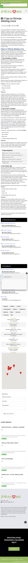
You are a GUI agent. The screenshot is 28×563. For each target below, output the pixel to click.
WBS (26, 561)
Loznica (18, 306)
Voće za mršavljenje (7, 458)
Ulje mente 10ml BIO (6, 232)
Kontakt (11, 1)
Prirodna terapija (5, 25)
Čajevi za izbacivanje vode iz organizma (12, 159)
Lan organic (4, 298)
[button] (20, 373)
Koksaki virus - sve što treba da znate (12, 474)
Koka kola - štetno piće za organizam (11, 153)
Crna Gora (6, 315)
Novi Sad (17, 312)
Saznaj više (14, 549)
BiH (12, 315)
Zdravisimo (8, 277)
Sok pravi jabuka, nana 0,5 (8, 252)
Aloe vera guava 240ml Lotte (8, 246)
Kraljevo (12, 306)
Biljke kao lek (14, 25)
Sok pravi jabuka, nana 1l (7, 239)
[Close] (27, 273)
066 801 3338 (17, 1)
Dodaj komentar (9, 413)
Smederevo (22, 309)
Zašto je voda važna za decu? (10, 443)
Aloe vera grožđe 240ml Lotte (9, 225)
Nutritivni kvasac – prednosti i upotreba (13, 427)
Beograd (5, 306)
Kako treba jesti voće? (8, 157)
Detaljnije (4, 438)
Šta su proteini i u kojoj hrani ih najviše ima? (13, 155)
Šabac (11, 312)
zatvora (10, 122)
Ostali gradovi (7, 309)
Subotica (5, 312)
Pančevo (15, 309)
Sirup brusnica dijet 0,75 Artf (8, 292)
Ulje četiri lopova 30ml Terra (8, 271)
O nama (7, 1)
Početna (3, 1)
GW (20, 561)
